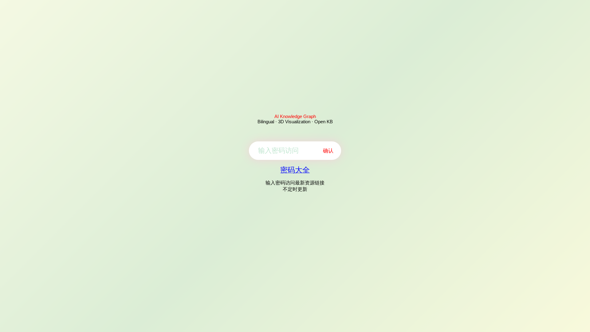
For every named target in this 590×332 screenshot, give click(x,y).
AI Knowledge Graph (295, 116)
